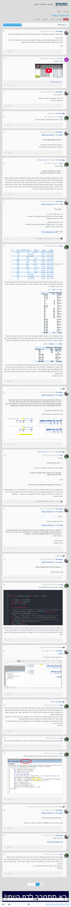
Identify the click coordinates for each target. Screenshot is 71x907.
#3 (4, 92)
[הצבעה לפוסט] (11, 51)
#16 (4, 738)
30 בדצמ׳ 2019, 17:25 (50, 455)
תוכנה (65, 19)
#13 (4, 584)
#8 (4, 246)
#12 (4, 559)
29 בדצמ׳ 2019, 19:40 (46, 92)
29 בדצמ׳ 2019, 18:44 (46, 31)
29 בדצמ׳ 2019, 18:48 (48, 58)
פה (62, 572)
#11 (4, 509)
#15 (4, 705)
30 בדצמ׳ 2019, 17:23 (46, 392)
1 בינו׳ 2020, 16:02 (47, 651)
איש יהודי (60, 58)
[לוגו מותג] (61, 4)
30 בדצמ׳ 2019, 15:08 (46, 132)
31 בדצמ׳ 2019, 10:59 (50, 584)
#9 (4, 392)
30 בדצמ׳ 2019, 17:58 (46, 559)
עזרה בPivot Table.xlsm (55, 842)
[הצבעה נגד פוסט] (5, 51)
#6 (4, 163)
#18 (4, 810)
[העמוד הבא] (29, 884)
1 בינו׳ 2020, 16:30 (51, 738)
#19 (4, 835)
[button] (29, 904)
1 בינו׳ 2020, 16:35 (51, 753)
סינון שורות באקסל (47, 135)
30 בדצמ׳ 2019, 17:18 (50, 246)
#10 (4, 455)
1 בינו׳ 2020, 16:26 (51, 705)
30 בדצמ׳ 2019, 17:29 (46, 509)
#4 (4, 117)
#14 (4, 651)
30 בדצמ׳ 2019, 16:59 (50, 163)
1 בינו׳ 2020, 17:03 (47, 810)
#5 (4, 132)
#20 (4, 854)
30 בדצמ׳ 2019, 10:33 (50, 117)
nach (61, 117)
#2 (4, 58)
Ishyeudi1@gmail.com (56, 82)
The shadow (59, 31)
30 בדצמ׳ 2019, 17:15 (46, 201)
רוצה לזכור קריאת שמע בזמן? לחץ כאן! (58, 904)
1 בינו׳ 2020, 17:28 (51, 854)
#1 (4, 31)
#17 (4, 753)
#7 (4, 201)
